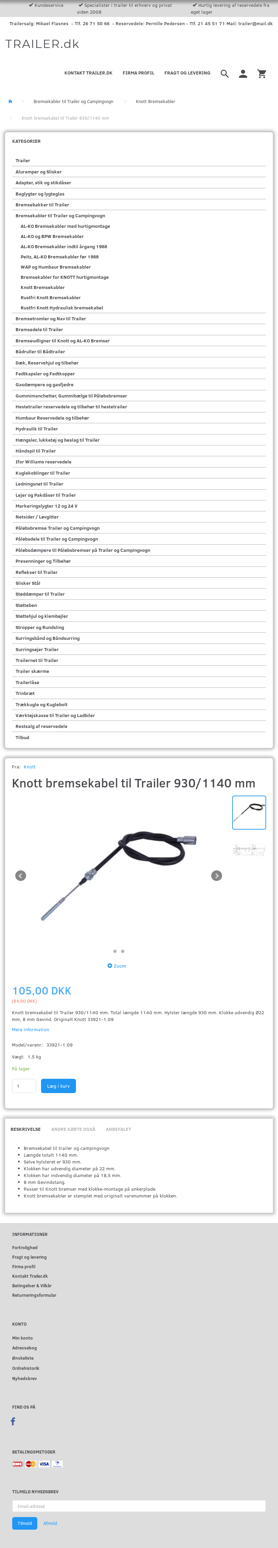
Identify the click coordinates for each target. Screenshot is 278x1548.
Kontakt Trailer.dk (88, 72)
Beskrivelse (26, 1129)
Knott (30, 766)
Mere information (30, 1029)
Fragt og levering (187, 72)
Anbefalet (118, 1129)
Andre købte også (73, 1129)
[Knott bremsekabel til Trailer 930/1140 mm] (118, 876)
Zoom (120, 966)
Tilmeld (25, 1523)
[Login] (243, 72)
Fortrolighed (25, 1247)
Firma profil (138, 72)
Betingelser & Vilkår (32, 1285)
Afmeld (50, 1523)
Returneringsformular (34, 1295)
